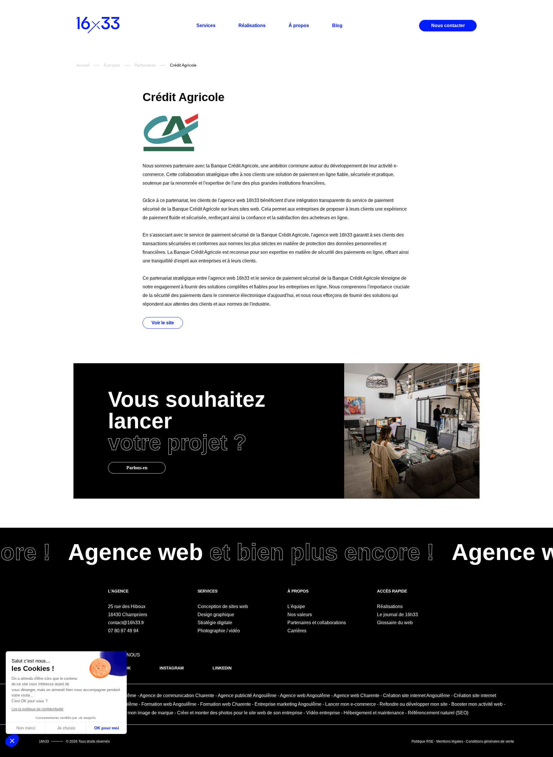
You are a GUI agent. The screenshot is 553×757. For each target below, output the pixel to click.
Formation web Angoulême (168, 704)
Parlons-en (136, 467)
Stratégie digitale (215, 622)
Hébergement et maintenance (374, 712)
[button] (12, 740)
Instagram (172, 668)
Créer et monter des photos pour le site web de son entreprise (239, 712)
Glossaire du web (395, 622)
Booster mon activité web (477, 704)
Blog (337, 25)
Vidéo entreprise (323, 712)
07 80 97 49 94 (123, 630)
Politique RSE (422, 741)
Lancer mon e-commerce (350, 704)
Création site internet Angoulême (416, 695)
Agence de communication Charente (177, 695)
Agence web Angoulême (305, 695)
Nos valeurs (299, 614)
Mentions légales (449, 741)
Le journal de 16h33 (397, 614)
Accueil (82, 65)
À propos (299, 25)
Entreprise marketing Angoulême (288, 704)
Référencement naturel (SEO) (438, 712)
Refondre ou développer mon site (414, 704)
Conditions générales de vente (490, 741)
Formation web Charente (225, 704)
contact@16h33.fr (126, 622)
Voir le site (162, 322)
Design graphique (216, 614)
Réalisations (252, 25)
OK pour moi (106, 728)
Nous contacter (448, 25)
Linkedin (222, 668)
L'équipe (296, 606)
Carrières (296, 630)
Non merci (25, 728)
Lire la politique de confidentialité (37, 709)
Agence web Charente (356, 695)
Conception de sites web (223, 606)
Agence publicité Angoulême (247, 695)
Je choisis (66, 728)
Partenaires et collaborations (316, 622)
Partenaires (145, 65)
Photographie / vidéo (219, 630)
